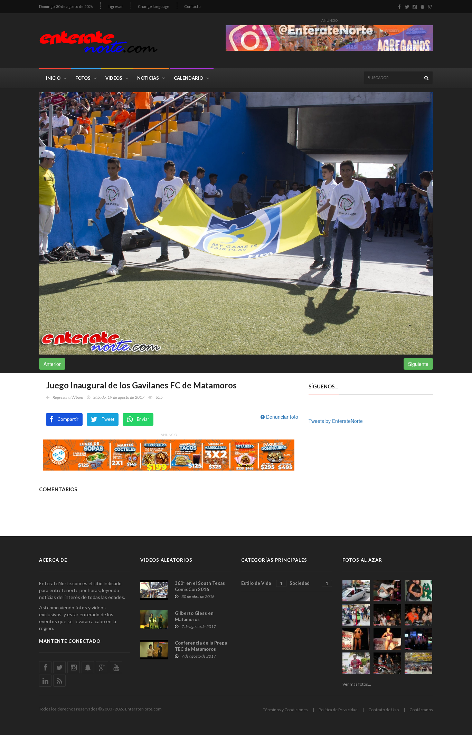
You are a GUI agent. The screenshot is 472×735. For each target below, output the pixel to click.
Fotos (83, 78)
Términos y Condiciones (285, 709)
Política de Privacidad (338, 709)
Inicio (53, 78)
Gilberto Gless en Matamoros (194, 616)
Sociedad (309, 583)
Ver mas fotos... (356, 684)
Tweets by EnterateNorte (336, 420)
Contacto (192, 6)
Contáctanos (421, 709)
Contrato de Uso (383, 709)
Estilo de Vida (262, 583)
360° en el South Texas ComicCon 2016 (200, 586)
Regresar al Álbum (68, 397)
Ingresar (115, 6)
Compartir (67, 419)
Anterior (52, 363)
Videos (113, 78)
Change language (153, 6)
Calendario (188, 78)
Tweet (108, 419)
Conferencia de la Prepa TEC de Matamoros (201, 646)
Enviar (143, 419)
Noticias (148, 78)
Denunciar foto (281, 416)
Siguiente (418, 363)
